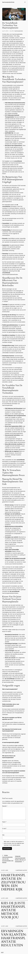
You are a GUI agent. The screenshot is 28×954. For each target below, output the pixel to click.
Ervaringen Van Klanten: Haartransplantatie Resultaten (13, 938)
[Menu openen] (25, 2)
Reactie (4, 806)
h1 (12, 31)
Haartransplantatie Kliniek (8, 2)
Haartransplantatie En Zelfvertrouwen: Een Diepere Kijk (13, 882)
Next (2, 952)
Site (3, 835)
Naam (4, 822)
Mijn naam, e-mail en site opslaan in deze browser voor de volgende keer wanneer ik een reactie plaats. (14, 843)
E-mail (4, 828)
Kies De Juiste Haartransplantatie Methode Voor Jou (13, 910)
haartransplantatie (19, 31)
